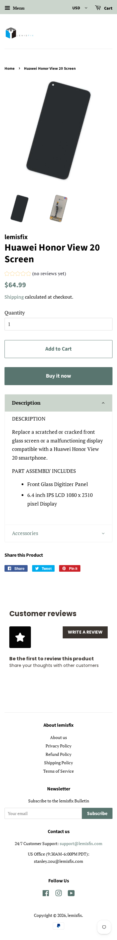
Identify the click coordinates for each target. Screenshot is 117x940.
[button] (35, 274)
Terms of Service (58, 771)
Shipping (14, 297)
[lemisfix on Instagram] (58, 894)
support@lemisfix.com (81, 843)
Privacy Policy (58, 746)
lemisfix (75, 915)
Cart (107, 8)
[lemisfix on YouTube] (71, 894)
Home (9, 68)
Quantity (14, 312)
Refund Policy (58, 754)
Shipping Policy (58, 762)
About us (58, 737)
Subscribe (97, 813)
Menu (18, 8)
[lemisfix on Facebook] (45, 894)
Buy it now (58, 376)
